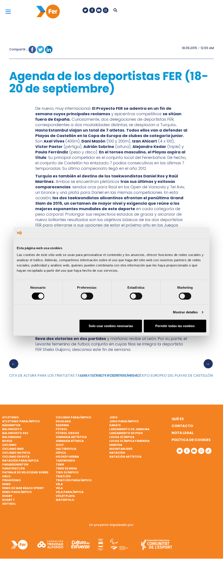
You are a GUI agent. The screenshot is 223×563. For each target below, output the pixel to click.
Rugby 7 (8, 500)
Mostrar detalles (185, 312)
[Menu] (8, 11)
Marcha (115, 445)
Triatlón (63, 476)
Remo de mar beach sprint (23, 488)
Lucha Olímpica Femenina (129, 441)
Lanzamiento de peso (126, 433)
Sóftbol (9, 504)
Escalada (63, 421)
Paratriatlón (13, 468)
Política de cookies (191, 439)
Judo (113, 417)
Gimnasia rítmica (70, 441)
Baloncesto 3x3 (15, 433)
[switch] (87, 296)
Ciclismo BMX (13, 449)
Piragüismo (11, 480)
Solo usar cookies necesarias (111, 326)
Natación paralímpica (20, 460)
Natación (117, 453)
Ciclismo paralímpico (73, 417)
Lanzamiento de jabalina (129, 429)
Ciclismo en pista (16, 453)
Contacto (182, 425)
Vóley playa (65, 496)
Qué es (178, 418)
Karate (115, 425)
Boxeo (7, 441)
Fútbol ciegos (67, 433)
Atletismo (10, 417)
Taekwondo (65, 460)
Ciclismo (9, 445)
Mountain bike (120, 449)
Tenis (60, 464)
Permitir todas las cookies (175, 326)
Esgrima (62, 425)
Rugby (7, 496)
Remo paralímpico (17, 492)
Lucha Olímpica (121, 437)
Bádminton (11, 425)
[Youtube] (99, 10)
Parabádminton (15, 464)
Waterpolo (65, 500)
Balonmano (11, 437)
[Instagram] (105, 10)
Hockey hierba (67, 456)
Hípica (61, 453)
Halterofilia (66, 449)
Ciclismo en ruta (15, 456)
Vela (59, 484)
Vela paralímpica (69, 492)
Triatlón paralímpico (74, 480)
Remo (6, 484)
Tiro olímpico (67, 472)
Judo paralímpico (124, 421)
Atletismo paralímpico (21, 421)
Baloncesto (12, 429)
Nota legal (183, 432)
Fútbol (61, 429)
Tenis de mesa (66, 468)
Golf (60, 445)
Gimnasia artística (71, 437)
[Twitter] (85, 10)
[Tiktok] (208, 451)
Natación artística (125, 456)
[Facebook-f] (92, 10)
